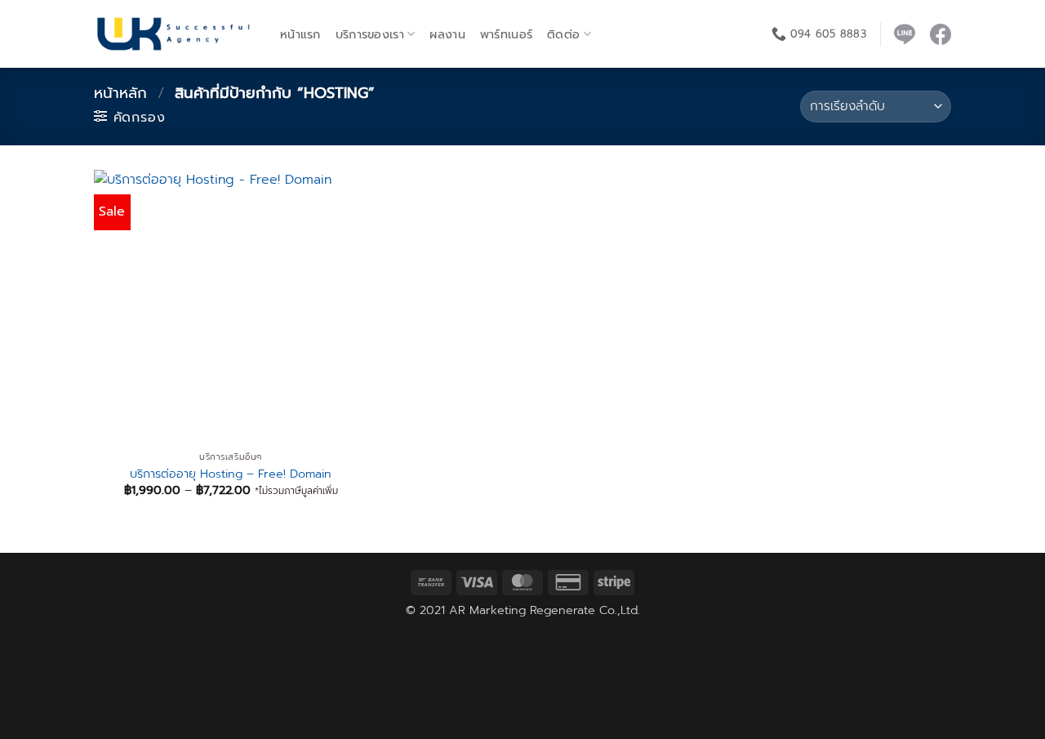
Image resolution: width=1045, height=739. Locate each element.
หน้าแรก (300, 34)
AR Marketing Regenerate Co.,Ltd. (544, 610)
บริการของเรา (370, 34)
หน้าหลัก (120, 93)
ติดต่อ (563, 34)
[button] (129, 117)
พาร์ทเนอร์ (506, 34)
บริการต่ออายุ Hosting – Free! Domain (230, 474)
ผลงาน (447, 34)
